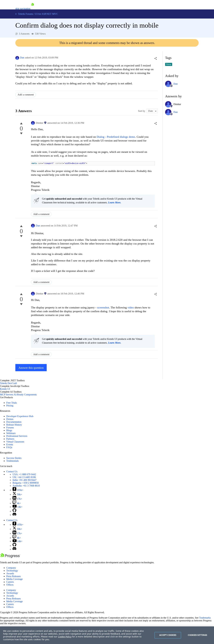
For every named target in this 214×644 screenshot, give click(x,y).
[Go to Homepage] (32, 8)
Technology (12, 570)
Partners (10, 438)
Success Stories (13, 458)
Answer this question (31, 367)
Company (11, 567)
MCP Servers (6, 394)
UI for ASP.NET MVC (46, 14)
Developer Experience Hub (19, 416)
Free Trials (11, 402)
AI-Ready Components (25, 394)
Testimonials (12, 460)
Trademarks (205, 617)
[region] (107, 635)
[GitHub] (14, 511)
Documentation (13, 422)
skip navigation (22, 8)
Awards (10, 573)
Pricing (9, 405)
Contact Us (11, 471)
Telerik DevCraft (8, 383)
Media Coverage (14, 579)
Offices (9, 584)
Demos (9, 419)
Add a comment (26, 94)
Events (9, 444)
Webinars (11, 433)
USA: (24, 474)
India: (25, 480)
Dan (22, 57)
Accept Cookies (167, 635)
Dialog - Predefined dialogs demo (116, 136)
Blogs (9, 430)
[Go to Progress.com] (10, 557)
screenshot (103, 307)
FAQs (9, 447)
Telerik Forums (25, 14)
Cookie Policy (64, 636)
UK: (24, 477)
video (131, 307)
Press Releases (13, 576)
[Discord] (14, 515)
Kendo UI (5, 389)
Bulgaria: (26, 482)
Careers (10, 582)
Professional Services (16, 436)
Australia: (26, 485)
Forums (10, 427)
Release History (14, 424)
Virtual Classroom (15, 441)
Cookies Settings (197, 635)
